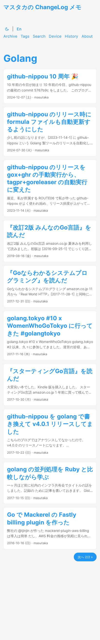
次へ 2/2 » (85, 557)
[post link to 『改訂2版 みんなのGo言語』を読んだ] (50, 241)
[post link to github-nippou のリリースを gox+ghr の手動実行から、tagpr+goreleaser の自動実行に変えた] (50, 188)
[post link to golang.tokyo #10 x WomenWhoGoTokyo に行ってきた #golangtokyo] (50, 335)
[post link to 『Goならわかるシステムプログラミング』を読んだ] (50, 286)
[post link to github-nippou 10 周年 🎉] (50, 86)
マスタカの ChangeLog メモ (42, 7)
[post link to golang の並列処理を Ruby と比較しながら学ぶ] (50, 483)
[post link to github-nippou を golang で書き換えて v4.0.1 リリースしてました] (50, 433)
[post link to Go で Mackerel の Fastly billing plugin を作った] (50, 528)
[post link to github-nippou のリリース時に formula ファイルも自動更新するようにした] (50, 131)
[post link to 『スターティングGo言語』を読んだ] (50, 384)
